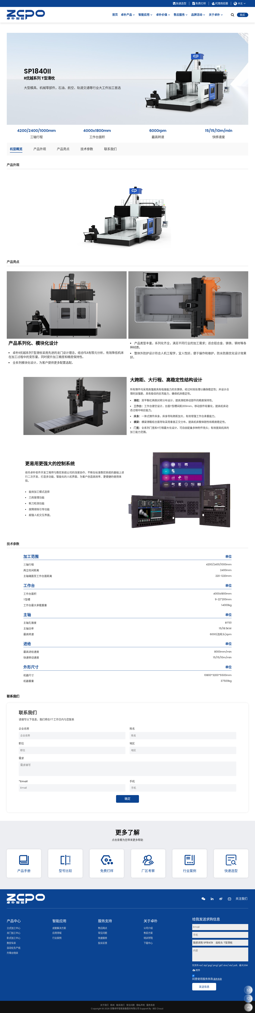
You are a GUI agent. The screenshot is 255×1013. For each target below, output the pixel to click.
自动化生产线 (13, 948)
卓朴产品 (126, 15)
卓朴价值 (161, 15)
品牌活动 (196, 15)
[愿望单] (248, 999)
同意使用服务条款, (207, 979)
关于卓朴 (214, 15)
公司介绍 (148, 928)
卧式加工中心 (13, 938)
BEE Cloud (158, 1008)
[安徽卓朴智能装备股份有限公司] (26, 15)
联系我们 (120, 1005)
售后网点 (102, 928)
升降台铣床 (12, 953)
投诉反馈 (102, 943)
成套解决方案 (59, 928)
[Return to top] (248, 1007)
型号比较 (65, 871)
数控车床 (11, 943)
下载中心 (148, 943)
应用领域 (56, 933)
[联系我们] (248, 990)
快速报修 (102, 938)
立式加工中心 (13, 928)
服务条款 (218, 979)
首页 (115, 15)
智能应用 (144, 15)
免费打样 (201, 3)
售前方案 (148, 933)
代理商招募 (221, 3)
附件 (198, 970)
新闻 (112, 1005)
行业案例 (189, 871)
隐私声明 (140, 1005)
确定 (127, 798)
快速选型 (181, 3)
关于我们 (104, 1005)
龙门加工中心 (13, 933)
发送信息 (204, 986)
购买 (242, 15)
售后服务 (179, 15)
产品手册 (24, 871)
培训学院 (148, 938)
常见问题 (102, 933)
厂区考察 (148, 871)
